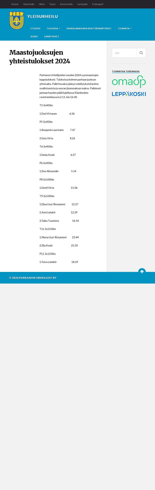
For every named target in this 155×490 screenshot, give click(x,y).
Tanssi (52, 4)
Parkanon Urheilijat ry (37, 277)
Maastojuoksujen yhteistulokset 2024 (39, 56)
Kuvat (34, 36)
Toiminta (124, 28)
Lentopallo (82, 4)
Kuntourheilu (66, 4)
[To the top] (142, 272)
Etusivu (15, 4)
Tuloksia (52, 28)
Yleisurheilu (28, 4)
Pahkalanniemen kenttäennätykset (89, 28)
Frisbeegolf (97, 4)
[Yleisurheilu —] (16, 21)
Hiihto (42, 4)
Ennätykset (51, 36)
